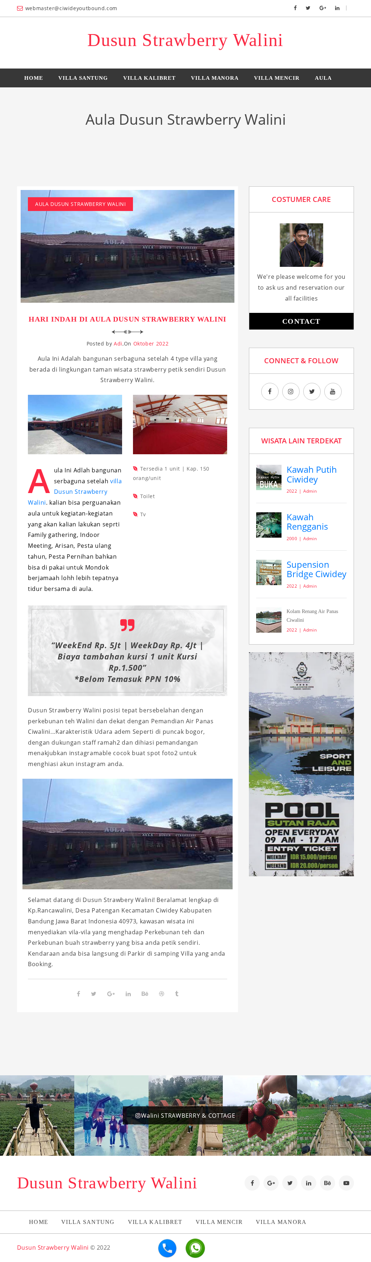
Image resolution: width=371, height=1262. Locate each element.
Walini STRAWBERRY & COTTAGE (188, 1116)
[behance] (327, 1183)
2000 (292, 538)
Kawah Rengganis (307, 521)
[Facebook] (295, 7)
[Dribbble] (161, 994)
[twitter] (289, 1183)
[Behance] (145, 994)
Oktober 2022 (151, 343)
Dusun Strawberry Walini (185, 40)
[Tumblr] (176, 994)
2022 (292, 491)
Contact (301, 321)
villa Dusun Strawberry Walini (75, 492)
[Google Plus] (323, 7)
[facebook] (252, 1183)
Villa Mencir (277, 78)
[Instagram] (291, 391)
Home (33, 78)
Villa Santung (83, 78)
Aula (323, 78)
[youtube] (333, 391)
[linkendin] (308, 1183)
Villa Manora (215, 78)
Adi (118, 343)
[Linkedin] (337, 7)
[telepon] (167, 1250)
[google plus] (271, 1183)
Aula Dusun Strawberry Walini (80, 203)
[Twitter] (308, 7)
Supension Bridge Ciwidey (316, 569)
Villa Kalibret (149, 78)
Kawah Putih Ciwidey (312, 474)
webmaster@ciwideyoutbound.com (71, 8)
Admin (310, 491)
